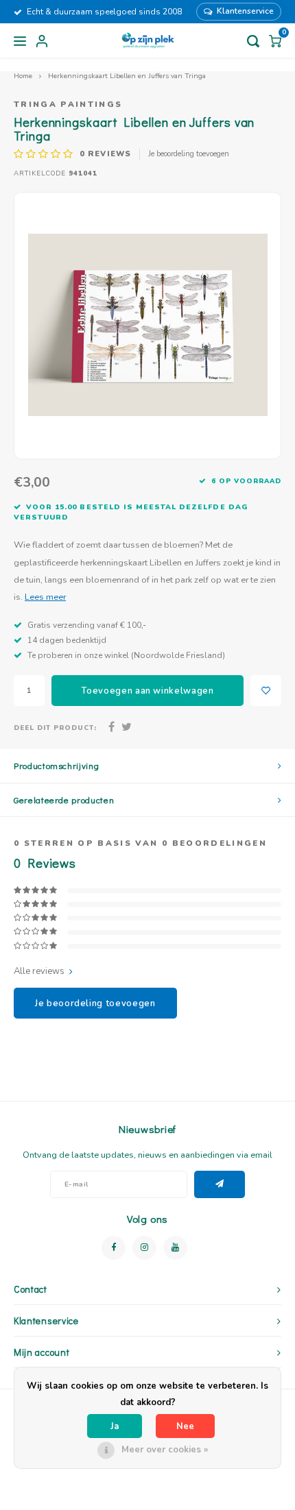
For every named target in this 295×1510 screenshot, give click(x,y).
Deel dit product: (55, 727)
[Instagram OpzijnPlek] (144, 1248)
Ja (114, 1426)
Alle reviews (39, 971)
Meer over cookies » (164, 1450)
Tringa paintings (68, 104)
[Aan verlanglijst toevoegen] (265, 690)
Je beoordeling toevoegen (188, 154)
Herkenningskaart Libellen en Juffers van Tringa (127, 76)
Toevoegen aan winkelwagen (147, 691)
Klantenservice (245, 10)
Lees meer (45, 596)
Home (23, 76)
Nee (185, 1426)
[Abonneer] (220, 1184)
